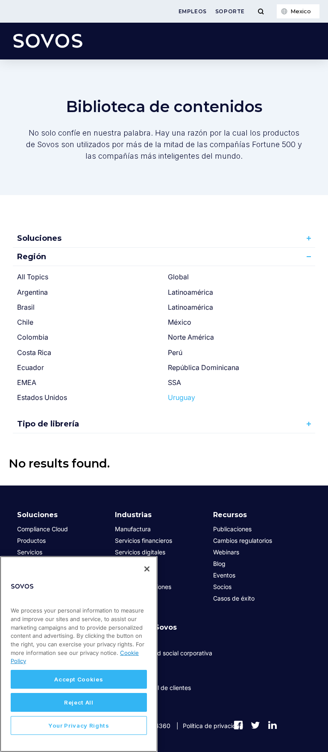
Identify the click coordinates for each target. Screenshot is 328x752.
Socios (222, 586)
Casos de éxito (234, 598)
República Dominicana (203, 367)
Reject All (79, 702)
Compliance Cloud (42, 529)
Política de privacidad (213, 725)
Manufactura (133, 529)
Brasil (26, 307)
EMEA (26, 382)
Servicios (29, 552)
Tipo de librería (48, 424)
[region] (79, 654)
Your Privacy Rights (78, 725)
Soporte (230, 11)
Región (31, 256)
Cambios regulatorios (242, 540)
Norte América (191, 337)
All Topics (32, 276)
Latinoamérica (190, 292)
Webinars (226, 552)
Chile (25, 322)
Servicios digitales (140, 552)
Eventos (224, 575)
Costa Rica (34, 352)
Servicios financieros (143, 540)
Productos (31, 540)
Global (178, 276)
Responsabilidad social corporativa (163, 653)
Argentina (32, 292)
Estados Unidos (42, 397)
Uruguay (181, 397)
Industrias (133, 515)
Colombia (32, 337)
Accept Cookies (78, 679)
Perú (175, 352)
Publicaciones (232, 529)
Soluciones (39, 238)
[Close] (147, 569)
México (179, 322)
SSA (174, 382)
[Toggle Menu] (260, 11)
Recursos (230, 515)
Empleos (193, 11)
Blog (219, 563)
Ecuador (30, 367)
